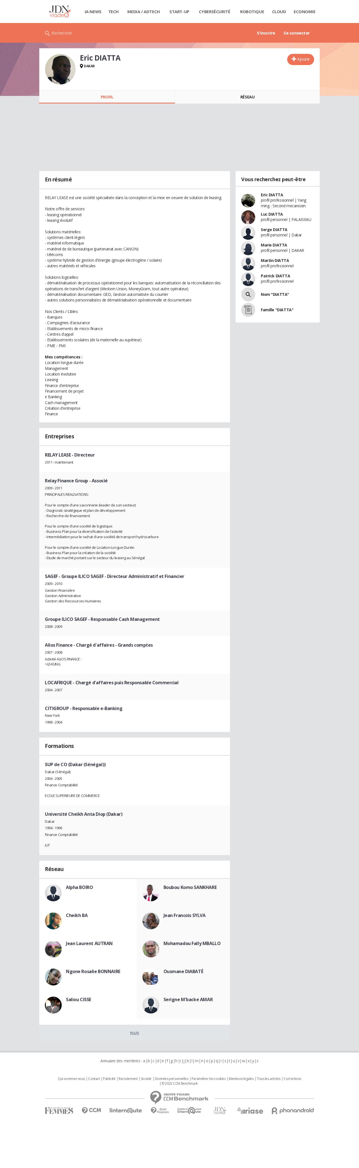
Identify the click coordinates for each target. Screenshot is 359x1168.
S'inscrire (266, 33)
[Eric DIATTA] (60, 69)
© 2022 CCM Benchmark (180, 1084)
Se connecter (297, 33)
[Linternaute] (126, 1110)
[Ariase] (250, 1110)
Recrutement (128, 1079)
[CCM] (91, 1110)
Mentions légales (241, 1079)
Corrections (292, 1079)
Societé (146, 1079)
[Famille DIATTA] (248, 310)
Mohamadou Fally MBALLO (192, 943)
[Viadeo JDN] (219, 1110)
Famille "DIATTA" (277, 309)
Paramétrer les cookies (209, 1079)
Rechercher (61, 33)
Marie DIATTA (274, 245)
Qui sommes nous (71, 1079)
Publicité (109, 1079)
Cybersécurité (214, 11)
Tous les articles (268, 1079)
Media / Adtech (143, 11)
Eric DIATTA (272, 194)
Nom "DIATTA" (275, 294)
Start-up (179, 11)
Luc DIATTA (272, 214)
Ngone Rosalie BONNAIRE (93, 971)
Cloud (279, 11)
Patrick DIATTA (275, 275)
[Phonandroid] (293, 1110)
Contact (94, 1079)
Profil (107, 97)
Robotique (252, 11)
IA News (93, 11)
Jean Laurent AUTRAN (89, 943)
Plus (134, 1032)
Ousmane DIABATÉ (183, 971)
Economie (305, 11)
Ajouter (303, 59)
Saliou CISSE (78, 999)
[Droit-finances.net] (160, 1110)
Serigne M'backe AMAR (188, 999)
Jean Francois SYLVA (185, 915)
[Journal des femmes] (59, 1110)
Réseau (247, 97)
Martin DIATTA (275, 260)
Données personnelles (171, 1079)
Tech (113, 11)
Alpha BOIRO (79, 887)
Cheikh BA (77, 915)
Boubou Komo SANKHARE (190, 887)
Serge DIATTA (274, 229)
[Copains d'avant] (190, 1110)
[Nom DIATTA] (248, 294)
